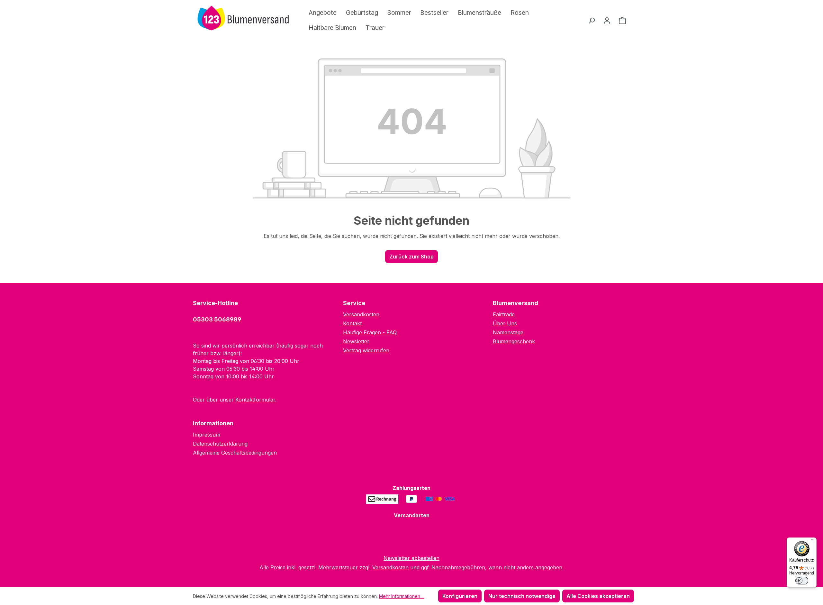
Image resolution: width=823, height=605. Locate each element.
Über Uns (505, 323)
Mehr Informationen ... (401, 596)
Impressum (206, 434)
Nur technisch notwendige (522, 596)
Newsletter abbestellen (411, 558)
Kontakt (352, 323)
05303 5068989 (217, 319)
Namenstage (508, 332)
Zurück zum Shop (411, 256)
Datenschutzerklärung (220, 443)
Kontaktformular (255, 399)
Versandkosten (361, 314)
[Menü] (813, 541)
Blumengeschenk (514, 341)
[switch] (801, 580)
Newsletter (356, 341)
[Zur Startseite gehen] (241, 19)
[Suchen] (591, 20)
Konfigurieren (459, 596)
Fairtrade (504, 314)
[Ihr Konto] (607, 20)
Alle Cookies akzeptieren (598, 596)
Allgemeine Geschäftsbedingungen (235, 452)
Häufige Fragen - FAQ (370, 332)
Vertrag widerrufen (366, 350)
